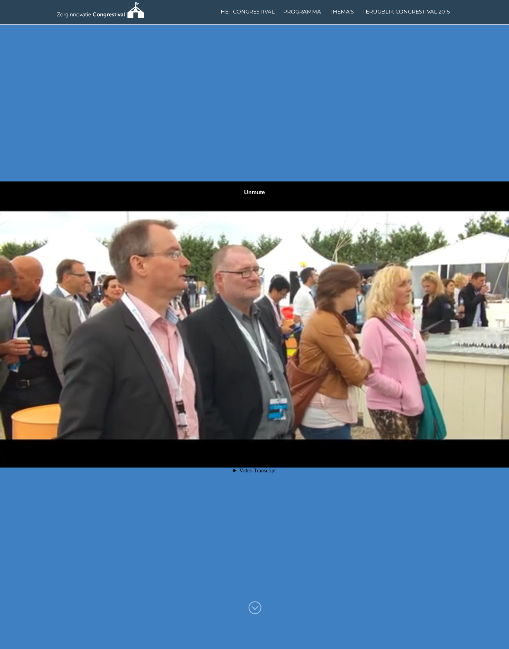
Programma (302, 11)
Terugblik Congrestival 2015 (406, 11)
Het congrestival (248, 11)
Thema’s (342, 11)
